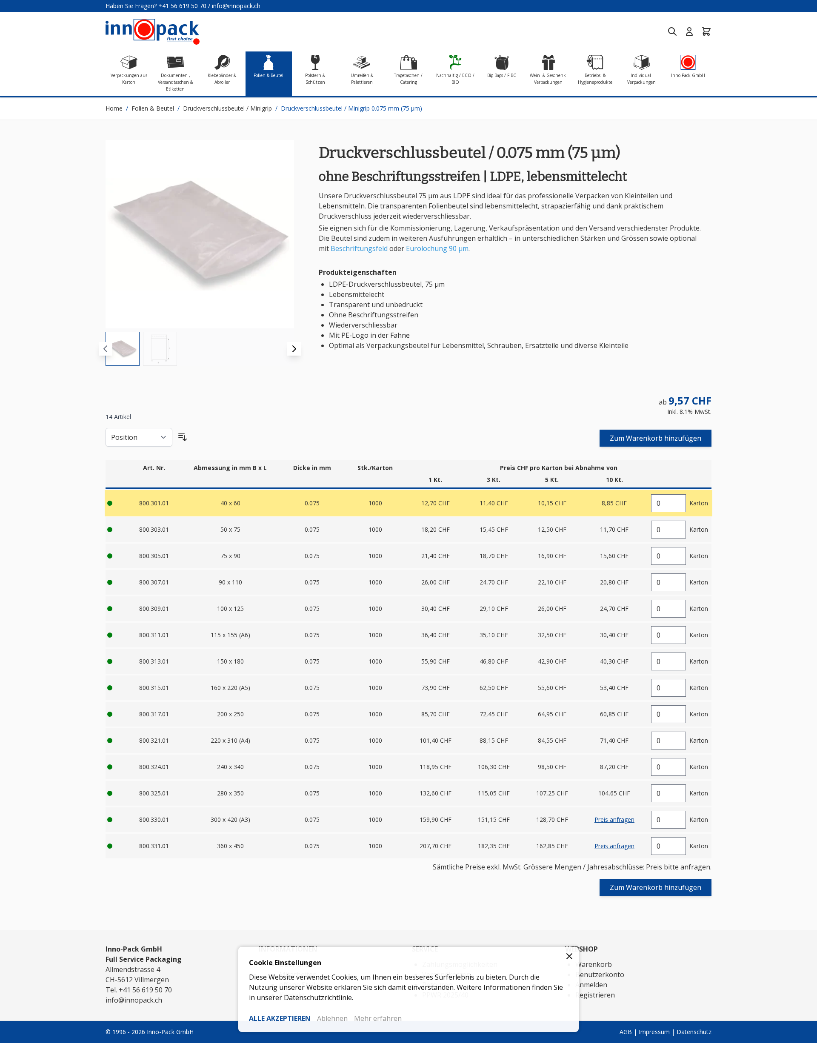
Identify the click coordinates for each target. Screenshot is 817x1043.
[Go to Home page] (153, 32)
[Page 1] (123, 349)
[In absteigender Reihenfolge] (182, 437)
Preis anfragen (614, 819)
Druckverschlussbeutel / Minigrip (227, 108)
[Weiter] (294, 349)
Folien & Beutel (152, 108)
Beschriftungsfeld (359, 248)
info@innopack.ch (236, 6)
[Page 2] (160, 349)
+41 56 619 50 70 (182, 6)
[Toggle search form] (672, 31)
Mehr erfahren (378, 1018)
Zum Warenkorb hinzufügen (655, 438)
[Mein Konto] (689, 31)
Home (114, 108)
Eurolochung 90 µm (437, 248)
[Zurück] (105, 349)
